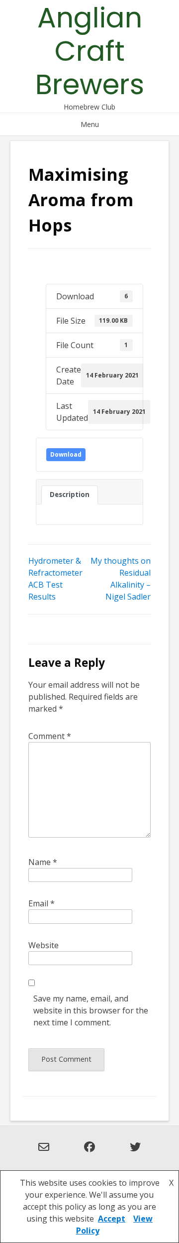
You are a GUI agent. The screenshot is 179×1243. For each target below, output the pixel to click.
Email (41, 903)
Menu (90, 124)
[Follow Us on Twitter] (135, 1153)
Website (43, 945)
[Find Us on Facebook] (89, 1153)
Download (66, 454)
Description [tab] (70, 494)
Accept (111, 1218)
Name (42, 862)
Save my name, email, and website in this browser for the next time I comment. (90, 1010)
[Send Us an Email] (44, 1153)
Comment (49, 736)
